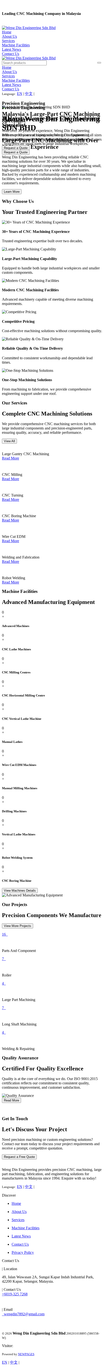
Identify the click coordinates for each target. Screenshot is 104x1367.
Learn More (12, 191)
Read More (10, 458)
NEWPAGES (26, 1354)
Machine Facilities (16, 45)
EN (19, 94)
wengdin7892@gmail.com (23, 1314)
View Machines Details (20, 890)
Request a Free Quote (19, 1157)
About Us (9, 36)
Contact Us (10, 54)
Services (8, 41)
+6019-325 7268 (15, 1294)
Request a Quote (16, 152)
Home (6, 32)
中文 (29, 94)
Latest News (11, 49)
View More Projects (17, 926)
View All (9, 441)
